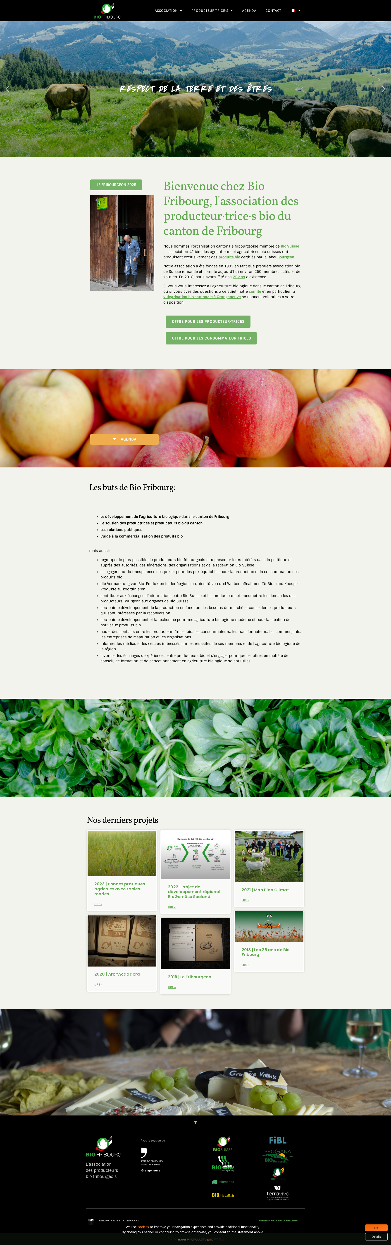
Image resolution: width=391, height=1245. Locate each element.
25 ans (239, 277)
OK (376, 1228)
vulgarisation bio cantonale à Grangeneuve (202, 297)
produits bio (229, 257)
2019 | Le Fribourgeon (190, 977)
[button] (7, 89)
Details (376, 1237)
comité (255, 291)
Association (166, 11)
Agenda (249, 11)
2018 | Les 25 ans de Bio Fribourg (266, 952)
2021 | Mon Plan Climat (265, 890)
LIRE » (98, 904)
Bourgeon (285, 257)
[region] (195, 89)
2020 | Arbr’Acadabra (117, 974)
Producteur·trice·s (209, 11)
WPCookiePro (197, 1240)
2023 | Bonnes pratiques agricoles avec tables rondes (119, 888)
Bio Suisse (290, 246)
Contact (273, 11)
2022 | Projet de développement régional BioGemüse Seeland (194, 891)
